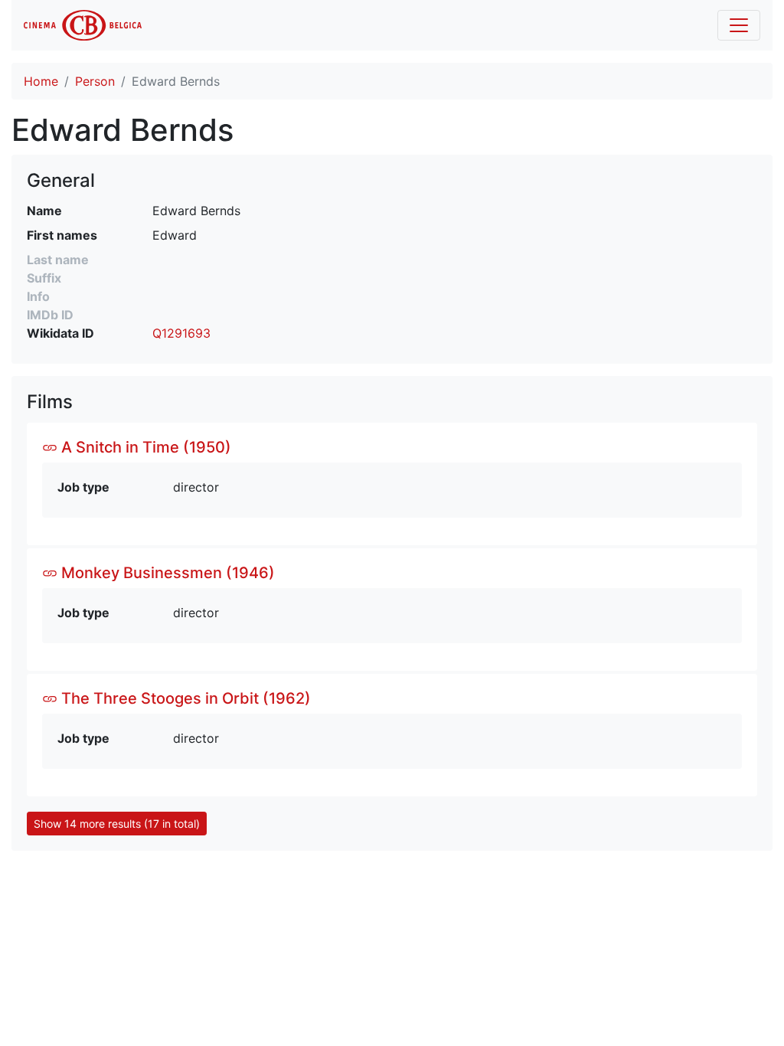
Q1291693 (181, 333)
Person (95, 81)
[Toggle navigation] (738, 25)
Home (41, 81)
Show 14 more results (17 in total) (117, 823)
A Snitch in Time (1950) (144, 447)
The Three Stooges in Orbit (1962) (184, 698)
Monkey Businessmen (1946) (166, 573)
